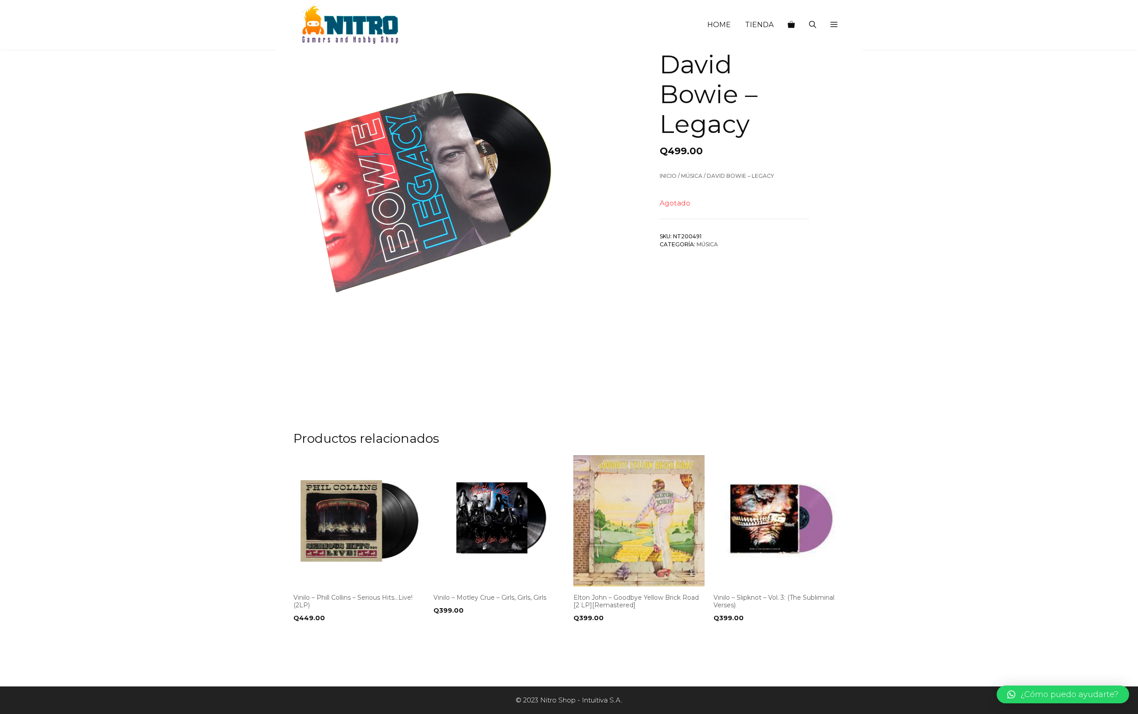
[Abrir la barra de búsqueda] (812, 25)
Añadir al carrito (328, 636)
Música (691, 175)
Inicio (668, 175)
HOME (719, 24)
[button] (834, 25)
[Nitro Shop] (350, 25)
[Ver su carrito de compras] (791, 25)
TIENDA (759, 24)
